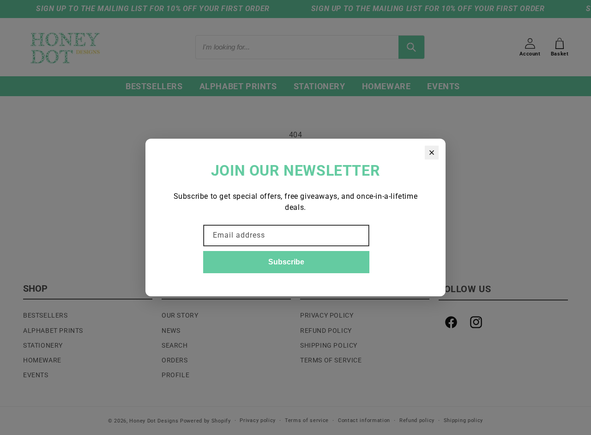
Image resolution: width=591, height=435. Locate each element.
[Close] (432, 152)
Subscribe (286, 262)
